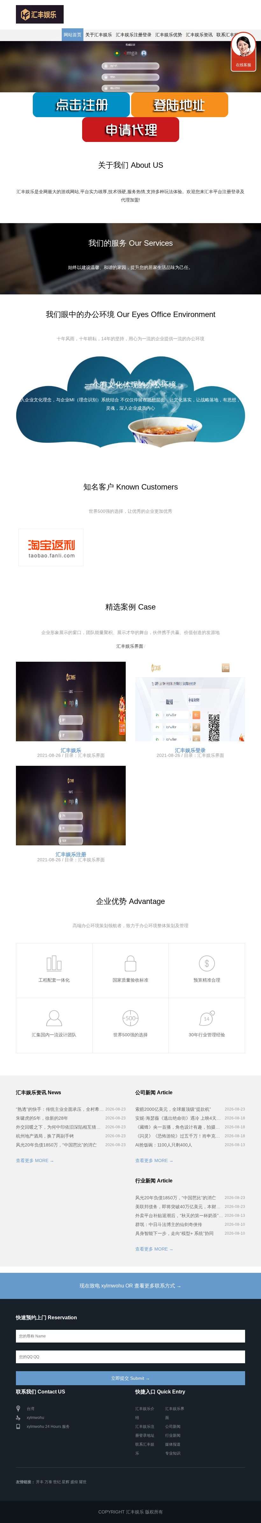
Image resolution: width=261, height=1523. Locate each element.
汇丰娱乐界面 (129, 646)
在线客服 (243, 65)
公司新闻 (172, 1426)
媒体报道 (172, 1444)
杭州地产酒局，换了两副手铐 (45, 1136)
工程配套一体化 (54, 980)
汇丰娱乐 (71, 750)
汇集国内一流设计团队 (54, 1034)
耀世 (83, 1482)
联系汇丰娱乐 (229, 34)
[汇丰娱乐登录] (190, 701)
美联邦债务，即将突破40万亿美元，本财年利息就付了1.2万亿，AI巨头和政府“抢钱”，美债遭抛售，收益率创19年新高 (179, 1206)
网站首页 (72, 34)
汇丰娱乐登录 (190, 750)
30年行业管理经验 (207, 1034)
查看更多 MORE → (35, 1160)
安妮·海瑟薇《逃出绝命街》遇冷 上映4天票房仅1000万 (179, 1118)
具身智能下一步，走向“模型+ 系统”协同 (174, 1233)
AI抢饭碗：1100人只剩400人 (163, 1144)
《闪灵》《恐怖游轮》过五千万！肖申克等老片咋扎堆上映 (179, 1136)
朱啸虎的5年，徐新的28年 (42, 1118)
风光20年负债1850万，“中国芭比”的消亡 (56, 1144)
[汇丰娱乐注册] (71, 805)
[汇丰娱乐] (71, 701)
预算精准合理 (207, 980)
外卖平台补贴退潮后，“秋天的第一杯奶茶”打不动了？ (179, 1215)
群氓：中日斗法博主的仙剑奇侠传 (168, 1224)
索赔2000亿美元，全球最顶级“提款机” (173, 1109)
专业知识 (172, 1453)
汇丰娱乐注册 (71, 854)
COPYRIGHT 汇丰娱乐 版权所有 (130, 1511)
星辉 (65, 1482)
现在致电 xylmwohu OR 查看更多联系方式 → (130, 1285)
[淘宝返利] (51, 547)
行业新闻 (172, 1435)
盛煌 (74, 1482)
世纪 (57, 1482)
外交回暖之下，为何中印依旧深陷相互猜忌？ (60, 1127)
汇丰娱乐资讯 (199, 34)
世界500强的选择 (130, 1034)
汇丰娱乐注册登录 (134, 34)
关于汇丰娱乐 (98, 34)
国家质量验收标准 (130, 980)
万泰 (48, 1482)
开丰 (40, 1482)
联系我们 (243, 44)
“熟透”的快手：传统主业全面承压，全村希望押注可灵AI (60, 1109)
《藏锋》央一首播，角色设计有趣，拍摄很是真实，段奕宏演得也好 (179, 1127)
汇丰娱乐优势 (168, 34)
